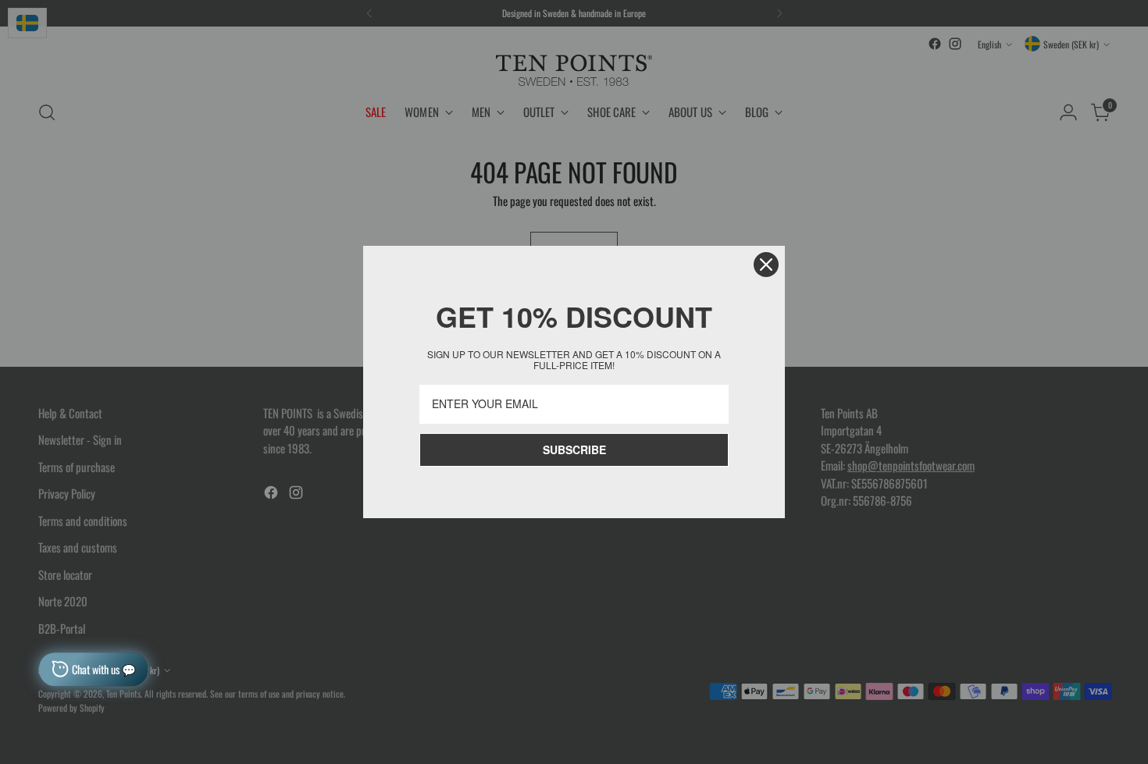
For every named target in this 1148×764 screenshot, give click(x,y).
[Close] (766, 264)
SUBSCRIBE (574, 449)
